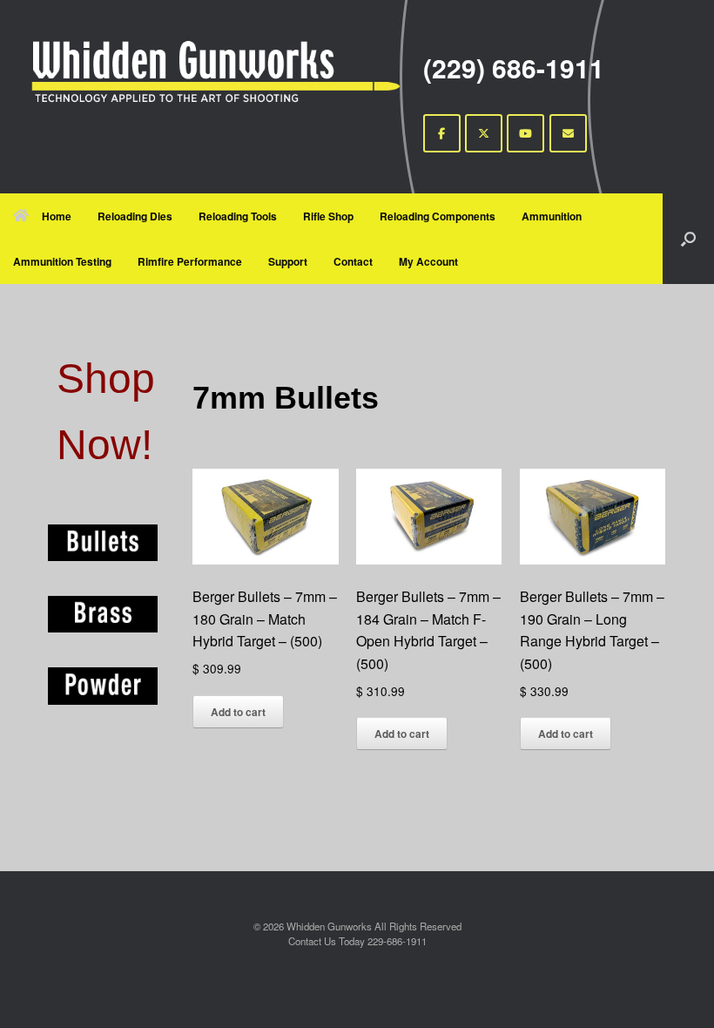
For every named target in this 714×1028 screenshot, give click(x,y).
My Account (428, 261)
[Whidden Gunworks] (215, 71)
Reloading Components (437, 216)
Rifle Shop (328, 216)
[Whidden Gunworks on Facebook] (442, 133)
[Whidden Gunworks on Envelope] (568, 133)
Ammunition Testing (62, 261)
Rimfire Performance (190, 261)
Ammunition (552, 216)
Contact (353, 261)
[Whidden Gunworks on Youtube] (525, 133)
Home (56, 216)
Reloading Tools (238, 216)
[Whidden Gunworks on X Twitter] (483, 133)
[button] (688, 238)
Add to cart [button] (238, 712)
